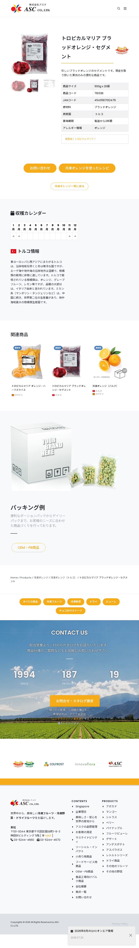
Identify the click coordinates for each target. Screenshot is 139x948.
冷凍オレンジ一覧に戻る (69, 186)
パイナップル (114, 828)
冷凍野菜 (76, 601)
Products (25, 577)
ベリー (110, 823)
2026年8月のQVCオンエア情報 (93, 931)
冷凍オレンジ (41, 577)
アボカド (111, 806)
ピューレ (111, 601)
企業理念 (81, 812)
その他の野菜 (114, 872)
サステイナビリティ (86, 840)
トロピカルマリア (84, 139)
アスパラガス (114, 850)
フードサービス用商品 (86, 864)
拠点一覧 (81, 892)
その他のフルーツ (117, 866)
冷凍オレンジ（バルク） (65, 386)
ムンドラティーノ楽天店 (67, 719)
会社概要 (81, 886)
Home (14, 577)
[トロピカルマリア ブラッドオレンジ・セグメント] (34, 54)
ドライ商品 (113, 861)
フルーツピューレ (117, 834)
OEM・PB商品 (84, 872)
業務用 (68, 139)
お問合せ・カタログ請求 (74, 701)
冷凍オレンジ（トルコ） (64, 577)
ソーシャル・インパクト (86, 849)
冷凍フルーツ (54, 601)
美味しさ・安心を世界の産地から (86, 819)
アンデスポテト (115, 844)
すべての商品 (30, 601)
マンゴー (111, 812)
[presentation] (7, 372)
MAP (48, 836)
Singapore (82, 806)
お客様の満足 (84, 832)
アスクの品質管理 (86, 827)
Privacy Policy (120, 923)
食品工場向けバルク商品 (86, 879)
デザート (111, 839)
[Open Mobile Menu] (125, 8)
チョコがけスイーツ (70, 610)
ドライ (93, 601)
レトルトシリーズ (117, 855)
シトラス (111, 817)
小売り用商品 (84, 857)
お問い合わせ (84, 897)
